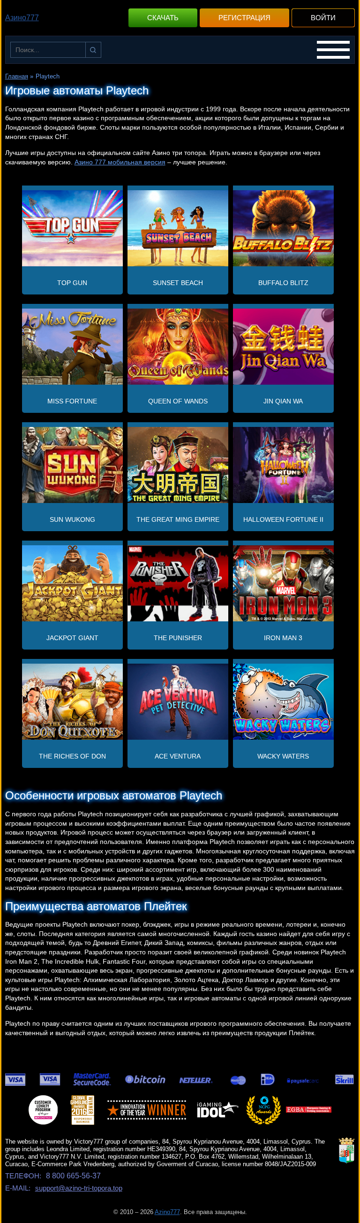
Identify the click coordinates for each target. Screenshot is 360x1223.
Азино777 (22, 18)
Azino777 (167, 1211)
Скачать (163, 18)
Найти (93, 50)
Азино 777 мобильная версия (120, 162)
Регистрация (244, 18)
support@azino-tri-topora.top (78, 1188)
